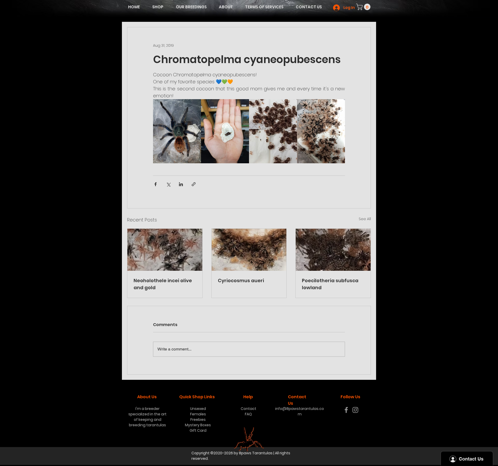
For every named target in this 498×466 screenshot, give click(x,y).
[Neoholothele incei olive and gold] (164, 250)
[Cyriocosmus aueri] (249, 250)
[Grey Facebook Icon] (346, 410)
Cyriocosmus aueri (241, 280)
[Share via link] (193, 184)
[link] (364, 7)
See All (365, 218)
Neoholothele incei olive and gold (163, 284)
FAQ (248, 414)
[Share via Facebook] (155, 184)
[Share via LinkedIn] (180, 184)
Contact (248, 408)
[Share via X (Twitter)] (168, 184)
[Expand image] (177, 131)
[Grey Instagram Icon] (355, 410)
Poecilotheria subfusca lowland (330, 284)
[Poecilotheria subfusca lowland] (333, 250)
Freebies (198, 419)
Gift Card (198, 430)
